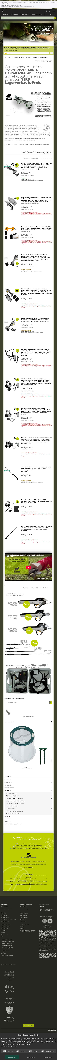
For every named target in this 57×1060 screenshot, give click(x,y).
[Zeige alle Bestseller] (51, 722)
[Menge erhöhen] (51, 186)
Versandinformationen (34, 880)
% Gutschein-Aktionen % (5, 921)
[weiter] (50, 158)
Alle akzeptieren (11, 1057)
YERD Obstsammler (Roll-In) (12, 795)
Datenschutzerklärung (24, 908)
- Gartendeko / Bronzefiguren (6, 943)
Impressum (22, 928)
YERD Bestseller (4, 915)
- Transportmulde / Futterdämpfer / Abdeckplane (7, 953)
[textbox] (26, 53)
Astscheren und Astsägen (12, 806)
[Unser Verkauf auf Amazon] (51, 916)
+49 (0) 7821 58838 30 (47, 2)
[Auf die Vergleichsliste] (16, 164)
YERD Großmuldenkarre (11, 793)
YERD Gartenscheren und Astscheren (14, 798)
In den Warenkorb (37, 190)
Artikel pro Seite (39, 152)
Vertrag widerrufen (23, 906)
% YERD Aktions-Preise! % (5, 926)
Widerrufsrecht (22, 919)
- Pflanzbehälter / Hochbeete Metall (7, 941)
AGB (21, 911)
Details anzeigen (48, 1057)
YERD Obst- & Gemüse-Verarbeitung (14, 811)
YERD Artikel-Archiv (4, 928)
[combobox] (26, 53)
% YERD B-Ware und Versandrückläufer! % (8, 919)
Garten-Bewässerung (9, 787)
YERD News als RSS (4, 934)
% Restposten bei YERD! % (5, 924)
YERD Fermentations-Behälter (13, 813)
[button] (46, 11)
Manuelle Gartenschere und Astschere (15, 803)
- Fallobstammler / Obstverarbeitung (7, 947)
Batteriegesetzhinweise (24, 917)
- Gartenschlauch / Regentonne (6, 945)
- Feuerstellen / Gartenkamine (6, 939)
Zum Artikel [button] (36, 220)
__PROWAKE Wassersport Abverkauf (13, 824)
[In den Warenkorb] (50, 702)
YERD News (3, 932)
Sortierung (30, 152)
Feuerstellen (7, 780)
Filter (24, 152)
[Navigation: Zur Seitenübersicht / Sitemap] (6, 57)
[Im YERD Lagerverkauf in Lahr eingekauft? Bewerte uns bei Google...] (47, 925)
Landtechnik (7, 818)
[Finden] (55, 18)
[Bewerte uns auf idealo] (44, 920)
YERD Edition (3, 930)
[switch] (4, 1051)
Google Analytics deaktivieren (25, 930)
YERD (12, 861)
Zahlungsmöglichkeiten (24, 913)
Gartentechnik (8, 816)
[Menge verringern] (22, 186)
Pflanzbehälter (8, 782)
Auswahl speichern (31, 1057)
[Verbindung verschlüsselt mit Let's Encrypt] (9, 1010)
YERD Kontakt (3, 913)
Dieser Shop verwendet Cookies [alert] (28, 1035)
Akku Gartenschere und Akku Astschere (16, 801)
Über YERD (3, 911)
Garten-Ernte (8, 790)
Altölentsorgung (23, 921)
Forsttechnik (7, 821)
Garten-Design (8, 785)
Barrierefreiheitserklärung (24, 924)
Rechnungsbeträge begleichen (6, 908)
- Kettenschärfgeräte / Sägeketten (7, 955)
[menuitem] (5, 14)
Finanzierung (22, 926)
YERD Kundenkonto (4, 906)
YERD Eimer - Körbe (10, 808)
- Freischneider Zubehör (5, 949)
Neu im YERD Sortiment (5, 917)
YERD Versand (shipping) (28, 874)
